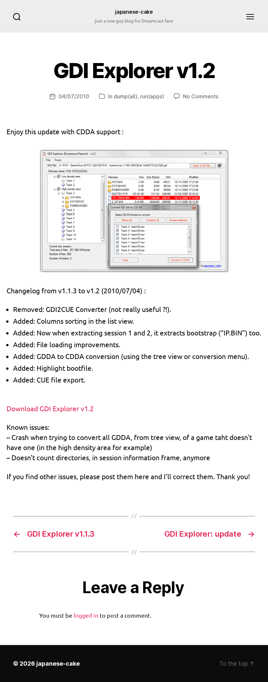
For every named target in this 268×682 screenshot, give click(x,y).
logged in (86, 615)
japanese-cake (134, 11)
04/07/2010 (74, 96)
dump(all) (125, 96)
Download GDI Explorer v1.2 (50, 408)
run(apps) (152, 96)
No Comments (200, 96)
